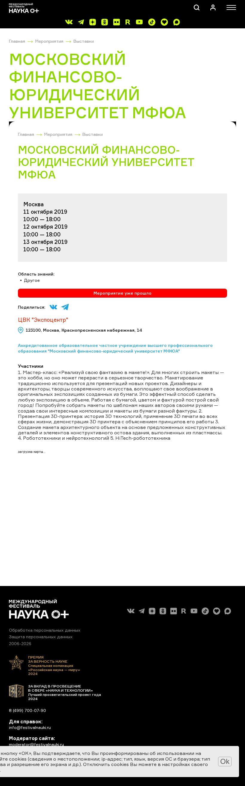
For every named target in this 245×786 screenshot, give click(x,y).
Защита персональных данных (41, 636)
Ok (224, 761)
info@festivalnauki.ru (30, 727)
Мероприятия (49, 41)
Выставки (84, 41)
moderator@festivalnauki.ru (36, 744)
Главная (17, 41)
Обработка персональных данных (44, 630)
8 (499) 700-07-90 (27, 710)
